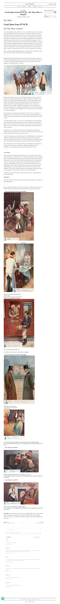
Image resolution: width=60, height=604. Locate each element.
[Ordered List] (12, 533)
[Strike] (10, 533)
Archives (45, 14)
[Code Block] (16, 533)
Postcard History (30, 4)
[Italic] (8, 533)
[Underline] (9, 533)
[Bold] (6, 533)
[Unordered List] (13, 533)
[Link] (17, 533)
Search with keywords (49, 10)
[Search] (55, 12)
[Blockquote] (14, 533)
